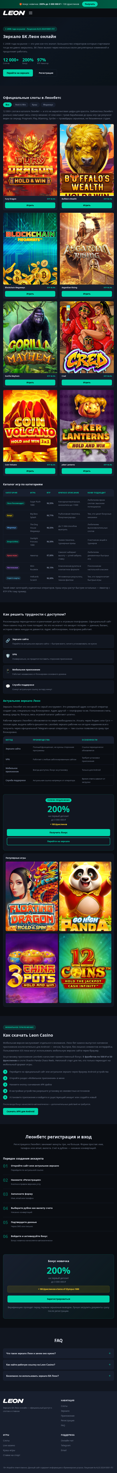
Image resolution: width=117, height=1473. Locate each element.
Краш (34, 105)
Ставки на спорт (11, 1455)
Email (64, 1450)
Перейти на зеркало (18, 72)
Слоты (64, 1406)
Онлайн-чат (67, 1440)
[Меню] (30, 13)
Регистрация (46, 72)
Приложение (67, 1415)
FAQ (63, 1425)
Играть (30, 205)
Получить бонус (58, 832)
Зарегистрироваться (58, 1298)
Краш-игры (9, 1450)
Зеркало (65, 1410)
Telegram (66, 1445)
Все (7, 105)
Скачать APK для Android (20, 1111)
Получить (90, 4)
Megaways (48, 105)
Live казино (9, 1445)
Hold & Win (20, 105)
